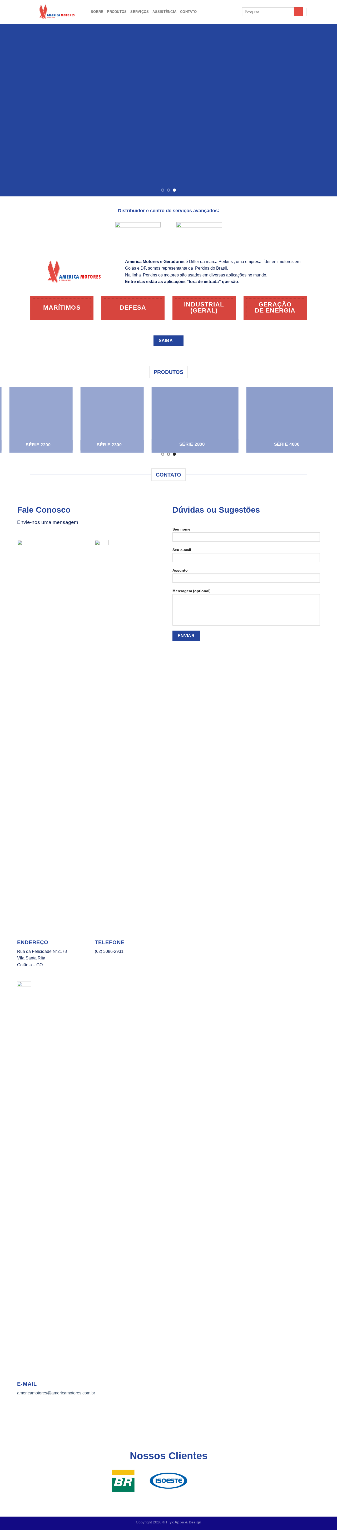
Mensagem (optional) (191, 591)
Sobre (97, 12)
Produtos (117, 12)
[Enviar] (298, 11)
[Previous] (13, 110)
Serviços (139, 12)
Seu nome (181, 529)
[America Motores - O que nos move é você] (56, 11)
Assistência (164, 12)
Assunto (180, 570)
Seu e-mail (181, 550)
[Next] (323, 110)
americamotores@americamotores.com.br (56, 1393)
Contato (188, 12)
